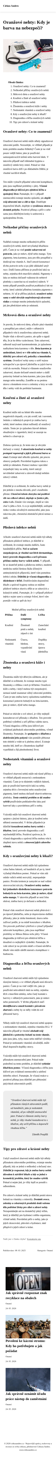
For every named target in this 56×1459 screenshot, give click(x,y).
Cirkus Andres (11, 6)
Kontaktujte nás (34, 1239)
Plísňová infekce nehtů (24, 102)
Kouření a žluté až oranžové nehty (30, 98)
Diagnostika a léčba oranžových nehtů (32, 118)
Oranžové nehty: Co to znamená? (29, 86)
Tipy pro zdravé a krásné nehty (28, 122)
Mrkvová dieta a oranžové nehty (29, 94)
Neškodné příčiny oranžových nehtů (31, 90)
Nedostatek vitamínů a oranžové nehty (32, 110)
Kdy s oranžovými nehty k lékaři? (29, 114)
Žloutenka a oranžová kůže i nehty (30, 106)
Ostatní (50, 1250)
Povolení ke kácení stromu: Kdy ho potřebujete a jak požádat (25, 1346)
